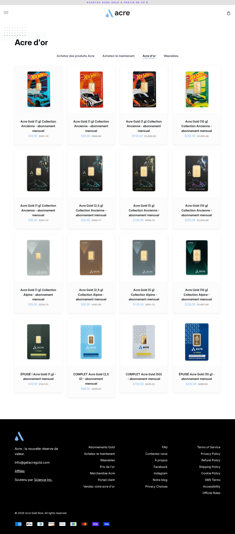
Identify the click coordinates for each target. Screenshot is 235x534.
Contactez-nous (156, 454)
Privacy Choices (156, 486)
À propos (161, 460)
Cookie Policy (210, 473)
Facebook (160, 467)
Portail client (106, 480)
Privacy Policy (210, 454)
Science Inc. (43, 480)
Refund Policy (210, 460)
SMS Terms (212, 480)
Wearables (171, 56)
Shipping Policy (209, 467)
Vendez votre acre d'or (99, 486)
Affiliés (20, 471)
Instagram (160, 473)
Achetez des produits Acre (75, 56)
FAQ (164, 447)
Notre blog (160, 480)
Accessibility (211, 486)
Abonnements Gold (101, 447)
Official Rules (211, 493)
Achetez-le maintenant (118, 56)
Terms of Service (208, 447)
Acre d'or (149, 56)
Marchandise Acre (102, 473)
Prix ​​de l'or (107, 467)
